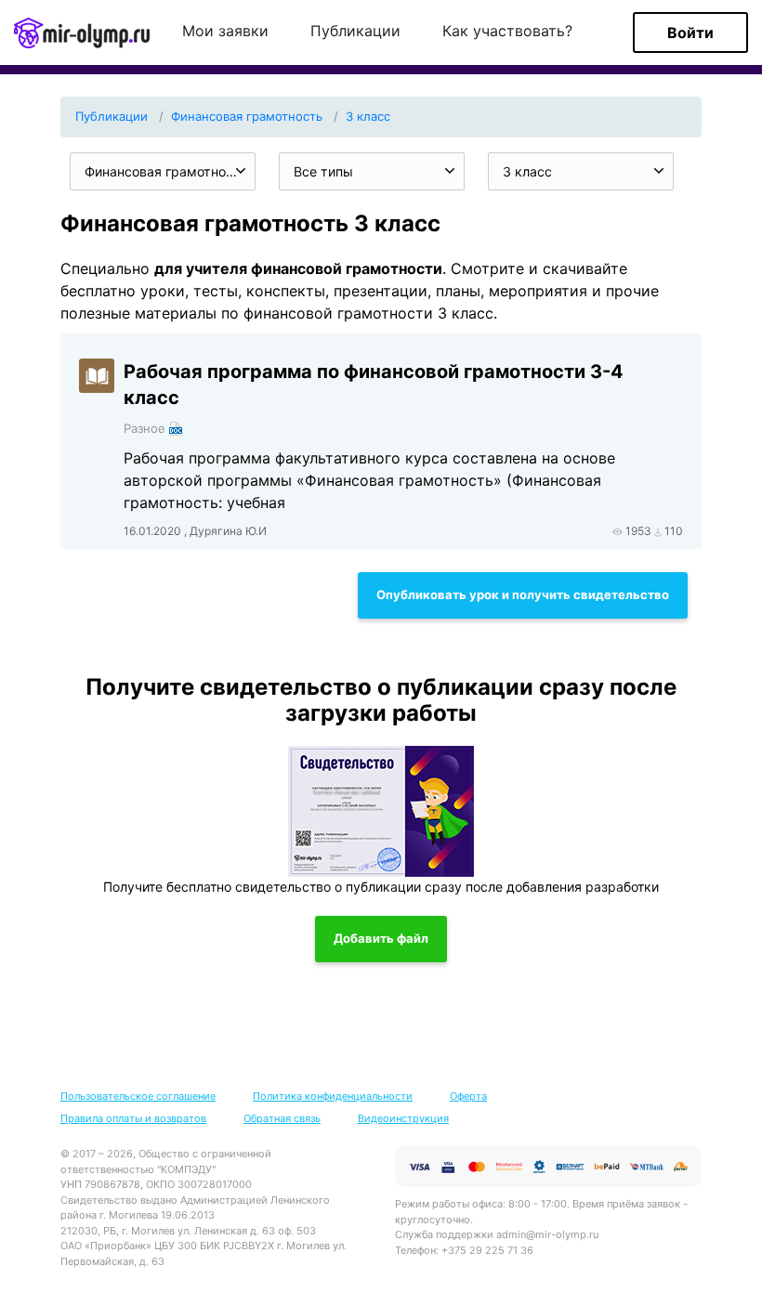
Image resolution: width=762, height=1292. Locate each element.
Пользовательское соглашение (138, 1096)
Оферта (468, 1096)
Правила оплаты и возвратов (133, 1118)
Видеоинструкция (403, 1118)
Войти (690, 32)
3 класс (368, 116)
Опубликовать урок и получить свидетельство (522, 594)
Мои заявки (225, 31)
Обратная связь (282, 1118)
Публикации (355, 31)
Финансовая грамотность (246, 116)
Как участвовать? (507, 31)
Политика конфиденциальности (333, 1096)
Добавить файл (381, 938)
